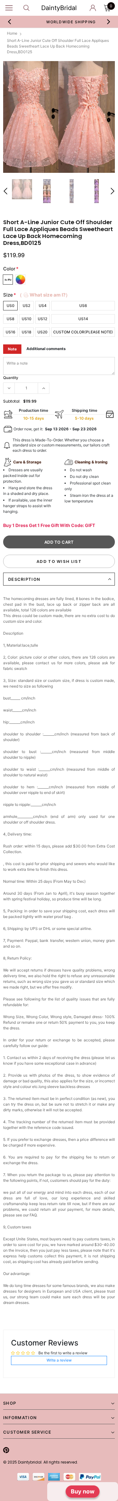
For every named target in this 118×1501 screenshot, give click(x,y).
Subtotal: (11, 401)
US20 (42, 332)
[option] (59, 117)
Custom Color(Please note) (83, 332)
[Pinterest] (6, 1450)
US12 (42, 318)
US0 (10, 305)
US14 (83, 318)
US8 (10, 318)
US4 (43, 305)
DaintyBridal (59, 8)
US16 (10, 332)
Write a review (59, 1360)
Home (12, 33)
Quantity (10, 377)
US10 (26, 318)
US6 (83, 305)
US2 (26, 305)
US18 (26, 332)
